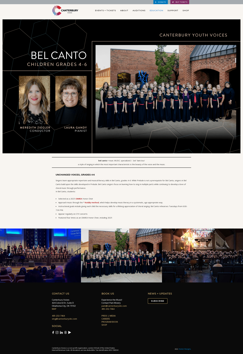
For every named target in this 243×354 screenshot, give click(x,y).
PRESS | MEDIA (109, 315)
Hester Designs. (185, 349)
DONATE (162, 2)
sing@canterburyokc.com (64, 318)
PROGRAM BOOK (110, 321)
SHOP (104, 324)
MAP (54, 309)
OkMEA (79, 198)
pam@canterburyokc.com (114, 305)
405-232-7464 (58, 315)
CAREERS (106, 318)
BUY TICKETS (181, 2)
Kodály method (92, 202)
